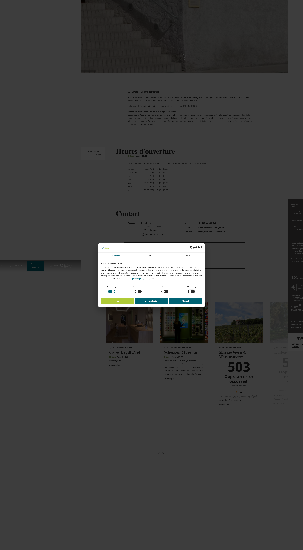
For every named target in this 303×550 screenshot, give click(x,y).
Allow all (185, 301)
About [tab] (187, 256)
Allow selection (151, 301)
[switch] (138, 291)
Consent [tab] (116, 256)
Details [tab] (151, 256)
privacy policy (138, 278)
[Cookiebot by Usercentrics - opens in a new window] (191, 248)
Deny (117, 301)
